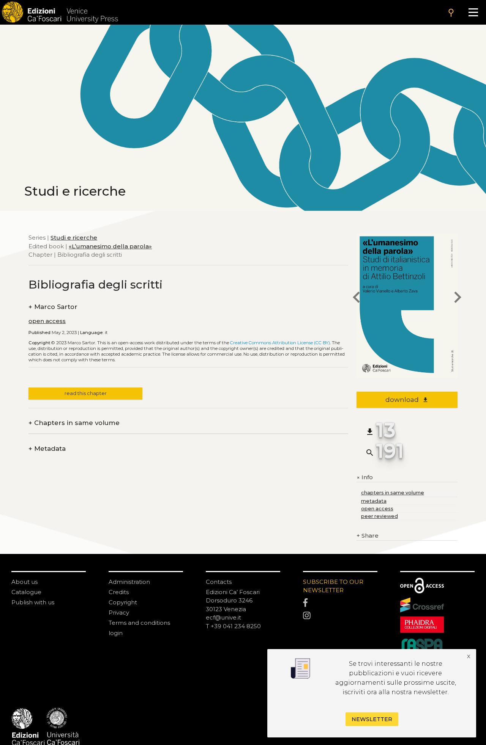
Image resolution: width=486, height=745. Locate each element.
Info (365, 478)
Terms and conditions (139, 622)
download (406, 399)
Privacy (119, 612)
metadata (374, 501)
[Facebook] (340, 602)
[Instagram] (340, 615)
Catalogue (26, 592)
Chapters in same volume (74, 423)
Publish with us (32, 602)
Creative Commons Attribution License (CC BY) (280, 342)
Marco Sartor (52, 307)
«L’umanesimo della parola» (110, 246)
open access (47, 321)
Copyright (123, 602)
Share (368, 535)
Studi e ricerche (73, 237)
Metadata (47, 448)
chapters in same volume (392, 493)
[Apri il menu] (473, 12)
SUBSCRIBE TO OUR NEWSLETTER (333, 586)
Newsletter (372, 719)
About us (24, 581)
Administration (129, 581)
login (116, 633)
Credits (119, 592)
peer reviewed (379, 516)
